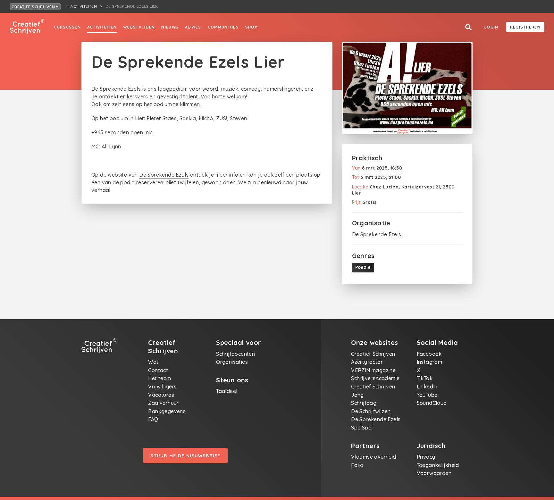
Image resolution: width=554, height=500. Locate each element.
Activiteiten (102, 27)
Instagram (429, 362)
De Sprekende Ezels (164, 174)
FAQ (153, 419)
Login (491, 27)
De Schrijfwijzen (370, 411)
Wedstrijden (139, 27)
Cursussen (67, 27)
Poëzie (363, 267)
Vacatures (161, 395)
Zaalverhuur (163, 403)
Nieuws (170, 27)
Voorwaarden (434, 473)
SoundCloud (432, 403)
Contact (158, 370)
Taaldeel (226, 391)
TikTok (424, 378)
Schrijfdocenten (235, 354)
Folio (357, 465)
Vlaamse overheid (373, 457)
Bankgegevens (167, 411)
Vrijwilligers (162, 386)
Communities (223, 27)
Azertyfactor (367, 362)
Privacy (426, 457)
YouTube (427, 395)
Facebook (429, 354)
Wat (153, 362)
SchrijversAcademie (375, 378)
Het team (159, 378)
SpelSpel (362, 427)
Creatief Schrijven (34, 6)
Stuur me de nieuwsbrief (185, 456)
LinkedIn (427, 386)
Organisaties (232, 362)
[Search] (468, 27)
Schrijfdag (363, 403)
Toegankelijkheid (438, 465)
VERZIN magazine (373, 370)
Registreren (525, 27)
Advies (193, 27)
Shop (251, 27)
